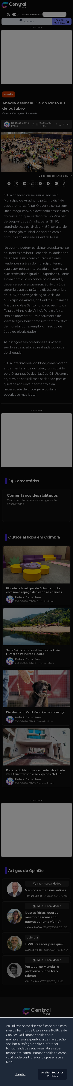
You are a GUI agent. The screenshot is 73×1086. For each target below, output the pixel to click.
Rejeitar (20, 1074)
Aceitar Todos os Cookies (52, 1074)
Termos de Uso (27, 1030)
